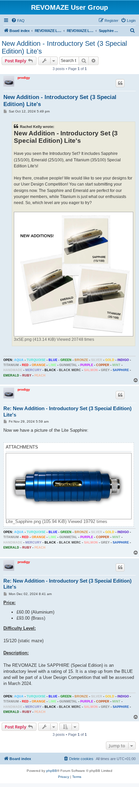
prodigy (24, 77)
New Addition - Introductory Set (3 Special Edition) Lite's (64, 47)
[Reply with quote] (120, 83)
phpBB (51, 771)
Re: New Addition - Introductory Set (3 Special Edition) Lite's (67, 411)
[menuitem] (18, 21)
